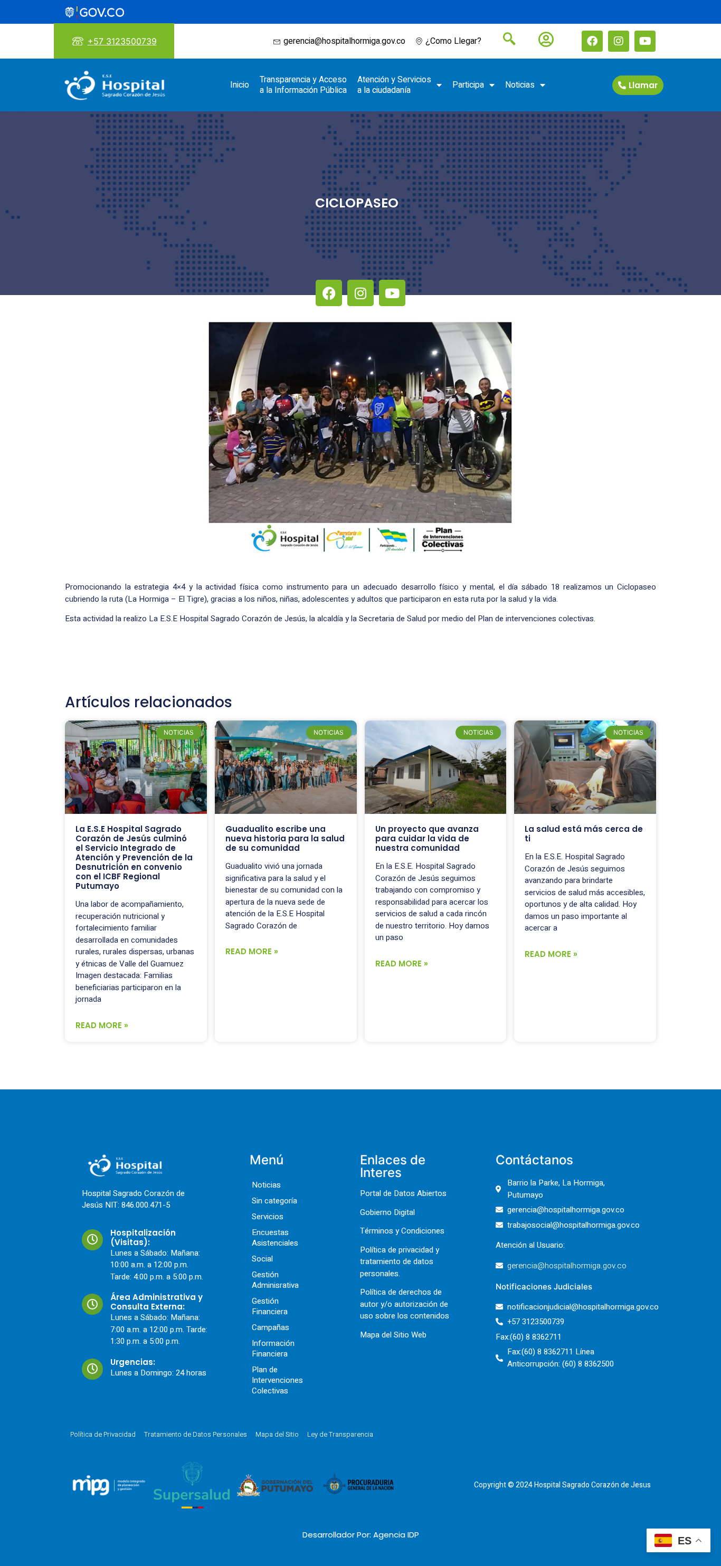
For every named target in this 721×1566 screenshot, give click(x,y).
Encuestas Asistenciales (275, 1238)
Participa (468, 85)
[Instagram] (618, 41)
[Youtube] (645, 41)
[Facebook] (592, 41)
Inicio (239, 85)
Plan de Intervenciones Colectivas (277, 1380)
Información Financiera (273, 1348)
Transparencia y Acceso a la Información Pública (303, 85)
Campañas (270, 1327)
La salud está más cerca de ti (584, 833)
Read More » (101, 1025)
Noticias (520, 85)
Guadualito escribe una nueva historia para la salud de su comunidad (285, 838)
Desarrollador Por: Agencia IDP (360, 1534)
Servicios (267, 1216)
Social (262, 1259)
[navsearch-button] (505, 40)
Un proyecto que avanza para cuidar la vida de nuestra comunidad (427, 838)
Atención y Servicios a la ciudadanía (394, 85)
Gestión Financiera (270, 1306)
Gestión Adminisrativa (275, 1280)
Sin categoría (274, 1201)
